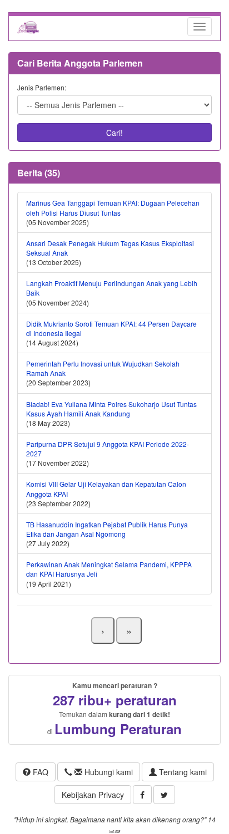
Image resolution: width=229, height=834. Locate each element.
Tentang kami (182, 771)
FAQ (39, 771)
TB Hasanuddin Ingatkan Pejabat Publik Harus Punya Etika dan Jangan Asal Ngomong (107, 529)
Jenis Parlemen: (41, 87)
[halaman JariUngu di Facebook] (142, 794)
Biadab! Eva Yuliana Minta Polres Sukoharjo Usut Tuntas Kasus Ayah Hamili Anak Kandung (111, 408)
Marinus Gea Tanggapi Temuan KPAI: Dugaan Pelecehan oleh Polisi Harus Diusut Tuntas (113, 207)
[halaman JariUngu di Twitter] (164, 794)
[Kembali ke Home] (28, 26)
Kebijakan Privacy (93, 794)
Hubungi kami (107, 771)
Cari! (114, 132)
